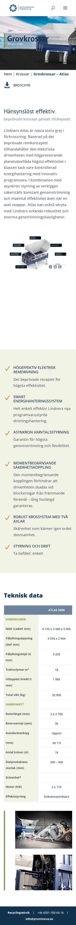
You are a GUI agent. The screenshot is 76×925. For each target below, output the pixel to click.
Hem (8, 74)
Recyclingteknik (19, 912)
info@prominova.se (39, 919)
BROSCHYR (21, 85)
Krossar (22, 74)
